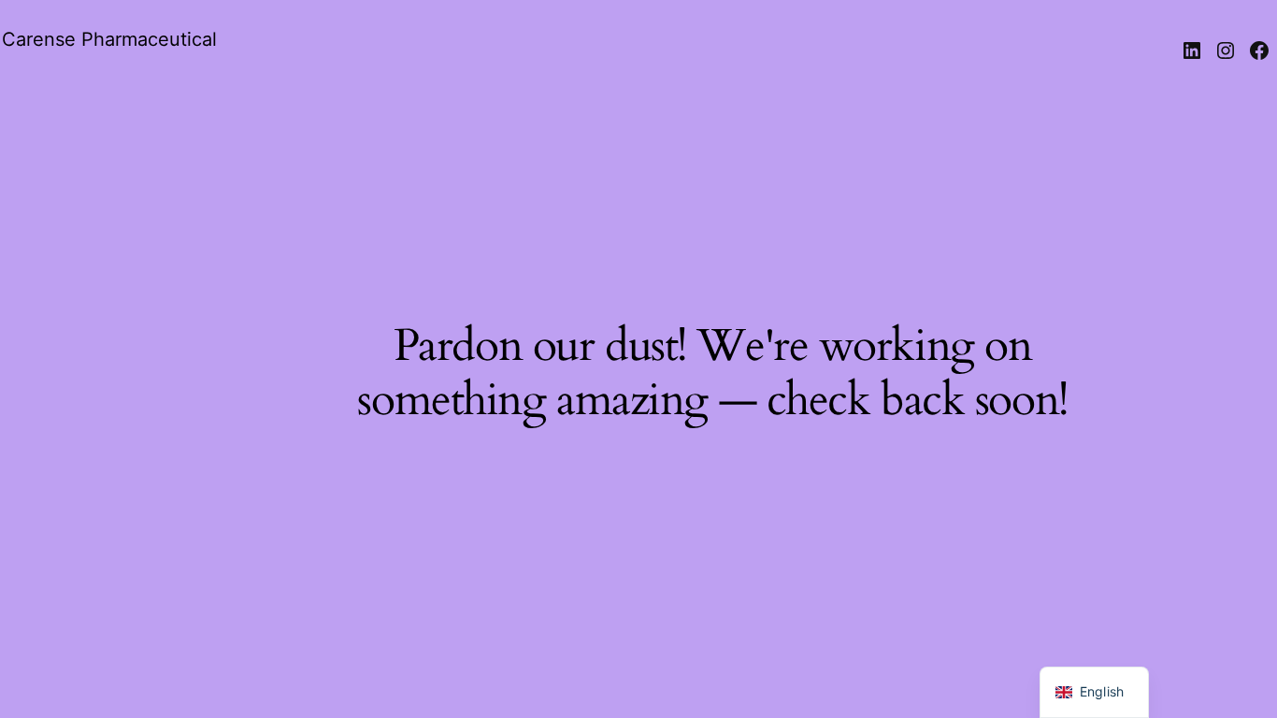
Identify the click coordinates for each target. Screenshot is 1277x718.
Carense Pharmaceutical (109, 39)
